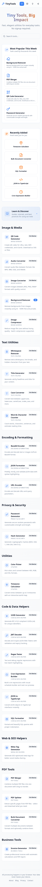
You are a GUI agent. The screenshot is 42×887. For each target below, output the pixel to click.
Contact (30, 880)
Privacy (23, 880)
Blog (17, 880)
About (11, 880)
